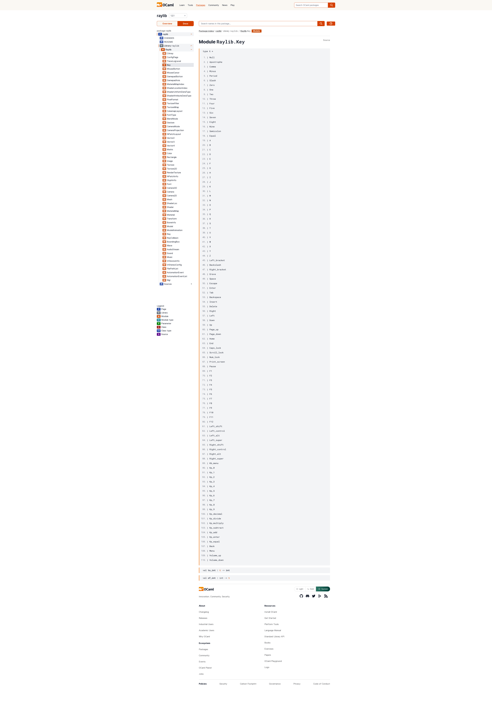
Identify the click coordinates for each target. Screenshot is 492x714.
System (324, 589)
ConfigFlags (172, 57)
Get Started (270, 618)
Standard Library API (274, 636)
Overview (167, 23)
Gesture (170, 122)
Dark (312, 589)
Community (213, 5)
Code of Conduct (321, 683)
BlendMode (172, 118)
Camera (170, 191)
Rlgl (168, 280)
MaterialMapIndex (175, 84)
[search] (331, 5)
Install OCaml (270, 612)
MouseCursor (173, 72)
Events (202, 661)
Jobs (201, 674)
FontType (171, 115)
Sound (170, 253)
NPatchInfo (172, 176)
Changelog (204, 612)
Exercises (268, 649)
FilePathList (172, 268)
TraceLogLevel (174, 61)
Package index (206, 31)
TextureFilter (173, 103)
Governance (275, 683)
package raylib (164, 30)
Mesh (169, 199)
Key (169, 65)
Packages (200, 5)
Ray (169, 234)
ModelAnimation (174, 230)
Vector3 (171, 142)
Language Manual (272, 630)
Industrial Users (206, 624)
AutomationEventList (177, 276)
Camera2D (172, 195)
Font (169, 184)
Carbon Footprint (248, 683)
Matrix (170, 149)
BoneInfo (171, 222)
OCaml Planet (205, 667)
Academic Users (206, 630)
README (168, 42)
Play (232, 5)
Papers (267, 655)
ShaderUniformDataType (179, 92)
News (224, 5)
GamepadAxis (173, 80)
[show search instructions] (331, 24)
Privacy (296, 683)
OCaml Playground (273, 661)
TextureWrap (173, 107)
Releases (203, 618)
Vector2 (171, 138)
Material (171, 215)
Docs (185, 23)
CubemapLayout (174, 111)
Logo (266, 667)
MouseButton (173, 69)
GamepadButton (175, 76)
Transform (172, 218)
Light (301, 589)
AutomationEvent (175, 272)
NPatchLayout (174, 134)
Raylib (168, 49)
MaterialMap (173, 211)
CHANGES (169, 38)
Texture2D (172, 168)
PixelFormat (172, 99)
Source (326, 40)
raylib (162, 15)
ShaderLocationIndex (177, 88)
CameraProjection (175, 130)
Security (223, 683)
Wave (169, 245)
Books (267, 642)
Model (170, 226)
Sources (168, 284)
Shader (170, 207)
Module (256, 31)
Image (170, 161)
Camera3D (172, 188)
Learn (182, 5)
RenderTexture (174, 172)
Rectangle (172, 157)
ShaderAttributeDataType (179, 95)
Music (169, 257)
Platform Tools (271, 624)
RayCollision (172, 238)
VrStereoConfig (174, 264)
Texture (170, 165)
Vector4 (171, 145)
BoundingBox (173, 241)
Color (169, 153)
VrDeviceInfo (173, 261)
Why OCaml (204, 636)
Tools (190, 5)
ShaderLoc (172, 203)
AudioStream (173, 249)
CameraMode (173, 126)
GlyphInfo (171, 180)
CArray (170, 53)
